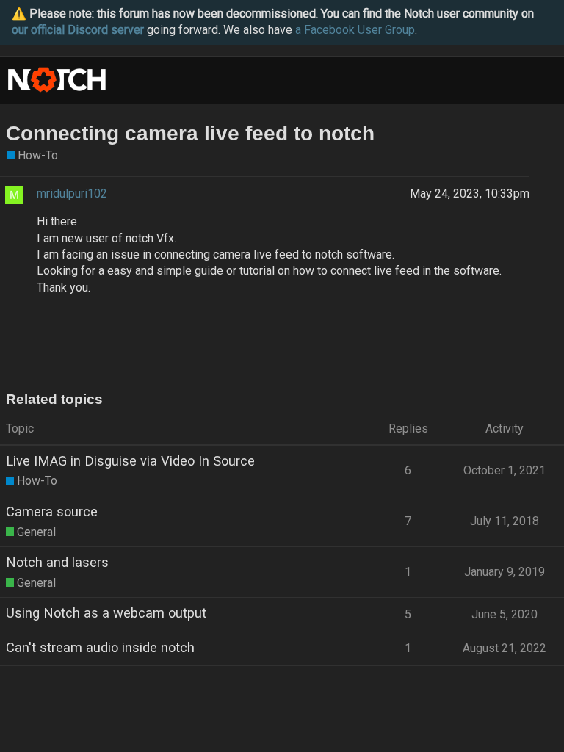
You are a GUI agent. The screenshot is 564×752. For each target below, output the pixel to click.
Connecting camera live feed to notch (190, 133)
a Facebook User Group (355, 30)
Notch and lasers (57, 562)
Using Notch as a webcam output (106, 613)
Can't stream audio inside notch (100, 647)
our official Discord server (78, 30)
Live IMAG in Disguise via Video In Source (130, 461)
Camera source (52, 511)
